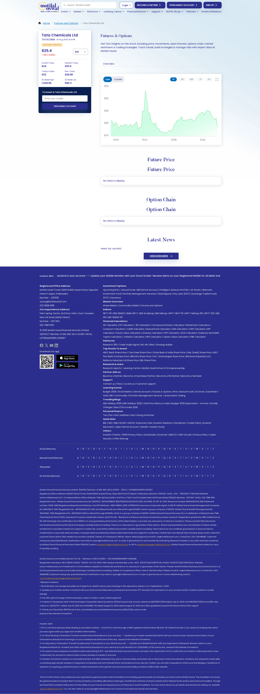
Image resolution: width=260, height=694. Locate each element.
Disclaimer (179, 422)
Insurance (115, 297)
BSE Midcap (161, 313)
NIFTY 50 (107, 313)
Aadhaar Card (127, 415)
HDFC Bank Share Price (115, 352)
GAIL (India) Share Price (199, 352)
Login (125, 5)
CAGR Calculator (135, 329)
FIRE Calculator (198, 336)
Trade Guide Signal (129, 344)
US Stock (199, 391)
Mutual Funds (128, 289)
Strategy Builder (164, 344)
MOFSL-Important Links (140, 422)
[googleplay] (67, 365)
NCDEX (122, 422)
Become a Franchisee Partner (139, 375)
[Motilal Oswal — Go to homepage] (48, 7)
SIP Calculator (110, 325)
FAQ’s (119, 383)
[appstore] (67, 358)
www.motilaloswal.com (51, 688)
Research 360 (110, 344)
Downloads (150, 434)
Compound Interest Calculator (168, 325)
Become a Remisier (191, 375)
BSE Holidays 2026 (132, 403)
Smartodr (162, 434)
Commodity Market (129, 305)
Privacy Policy (200, 434)
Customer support (146, 383)
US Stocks (195, 289)
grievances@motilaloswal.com (112, 544)
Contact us (109, 383)
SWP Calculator (197, 329)
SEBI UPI (210, 5)
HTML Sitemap (120, 438)
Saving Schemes (145, 415)
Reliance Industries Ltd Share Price (121, 360)
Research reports (112, 368)
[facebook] (41, 346)
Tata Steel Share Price (140, 352)
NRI (111, 395)
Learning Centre (131, 368)
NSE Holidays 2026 (112, 403)
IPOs (175, 391)
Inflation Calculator (134, 336)
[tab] (173, 79)
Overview (108, 64)
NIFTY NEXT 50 (176, 313)
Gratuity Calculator (152, 332)
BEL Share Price (148, 360)
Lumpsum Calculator (114, 329)
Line (107, 79)
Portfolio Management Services (139, 293)
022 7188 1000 (47, 325)
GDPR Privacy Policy (132, 434)
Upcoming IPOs (111, 289)
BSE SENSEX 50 (115, 317)
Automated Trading (175, 395)
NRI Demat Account (147, 289)
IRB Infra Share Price (141, 356)
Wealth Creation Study (153, 426)
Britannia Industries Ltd (198, 356)
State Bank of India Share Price (169, 352)
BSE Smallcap (147, 313)
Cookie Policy (194, 422)
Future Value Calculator (128, 332)
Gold (105, 395)
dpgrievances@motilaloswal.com (154, 544)
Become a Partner (147, 5)
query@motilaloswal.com (53, 301)
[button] (64, 5)
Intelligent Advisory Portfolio (174, 289)
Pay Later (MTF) (181, 293)
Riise (152, 344)
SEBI (116, 422)
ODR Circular (185, 434)
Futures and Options (151, 305)
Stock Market (125, 391)
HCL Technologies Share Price (168, 356)
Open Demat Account (181, 5)
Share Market (110, 305)
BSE (105, 422)
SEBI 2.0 (173, 434)
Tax (105, 415)
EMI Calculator (180, 329)
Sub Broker (211, 391)
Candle (118, 79)
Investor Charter (111, 434)
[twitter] (46, 346)
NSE (110, 422)
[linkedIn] (56, 346)
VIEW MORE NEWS (159, 255)
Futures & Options (161, 391)
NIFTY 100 (209, 313)
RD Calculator (142, 325)
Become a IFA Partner (168, 375)
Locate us (129, 383)
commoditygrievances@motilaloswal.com (61, 578)
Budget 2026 (109, 391)
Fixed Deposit (165, 293)
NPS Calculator (154, 336)
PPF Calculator (172, 332)
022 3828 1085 (47, 305)
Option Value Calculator (176, 336)
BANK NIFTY (132, 313)
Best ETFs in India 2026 (126, 407)
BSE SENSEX (119, 313)
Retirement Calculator (198, 325)
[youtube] (51, 346)
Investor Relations (163, 422)
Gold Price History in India (157, 403)
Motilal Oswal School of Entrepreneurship (163, 368)
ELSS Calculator (189, 332)
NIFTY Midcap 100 (194, 313)
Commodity (121, 395)
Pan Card (113, 415)
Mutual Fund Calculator (158, 329)
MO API (144, 344)
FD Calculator (126, 325)
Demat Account (142, 391)
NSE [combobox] (77, 51)
